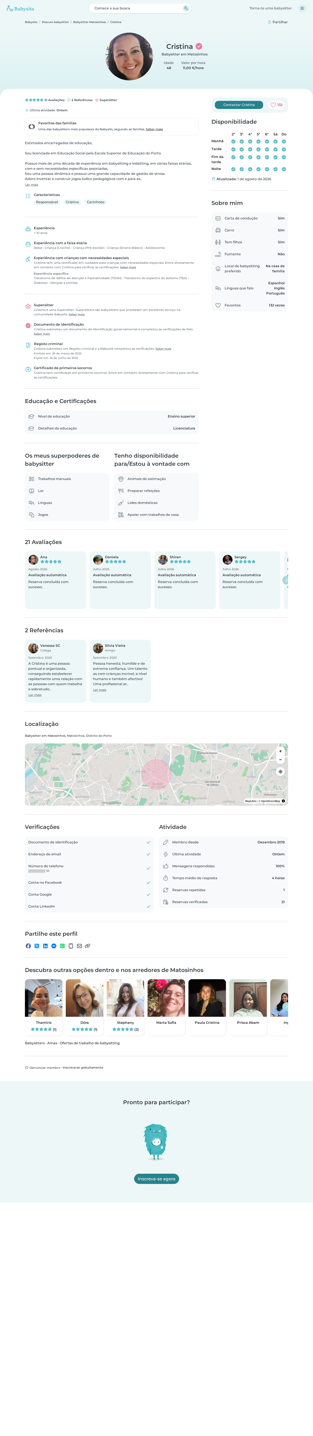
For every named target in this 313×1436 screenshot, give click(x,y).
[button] (55, 580)
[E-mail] (79, 946)
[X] (36, 946)
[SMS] (70, 946)
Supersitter (108, 100)
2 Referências (81, 100)
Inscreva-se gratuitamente (83, 1068)
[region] (156, 775)
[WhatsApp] (62, 946)
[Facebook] (28, 946)
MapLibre (251, 801)
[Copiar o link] (87, 946)
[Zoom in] (280, 751)
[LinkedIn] (45, 946)
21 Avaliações (54, 100)
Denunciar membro (44, 1068)
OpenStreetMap (270, 801)
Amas (52, 1043)
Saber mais (154, 129)
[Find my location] (280, 771)
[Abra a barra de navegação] (302, 8)
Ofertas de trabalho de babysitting (90, 1043)
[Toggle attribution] (283, 801)
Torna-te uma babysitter (271, 8)
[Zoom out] (280, 760)
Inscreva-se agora (156, 1178)
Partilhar (280, 22)
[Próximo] (286, 580)
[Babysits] (20, 8)
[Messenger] (53, 946)
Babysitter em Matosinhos (185, 54)
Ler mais (31, 185)
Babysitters (35, 1043)
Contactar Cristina (239, 105)
